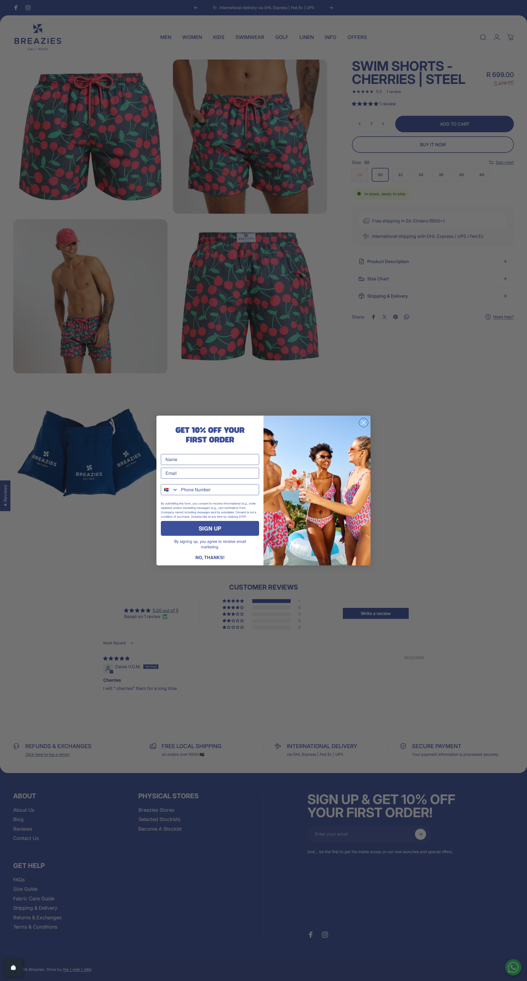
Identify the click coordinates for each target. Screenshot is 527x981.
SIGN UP (210, 528)
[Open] (13, 967)
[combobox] (169, 489)
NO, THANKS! (210, 557)
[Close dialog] (363, 422)
